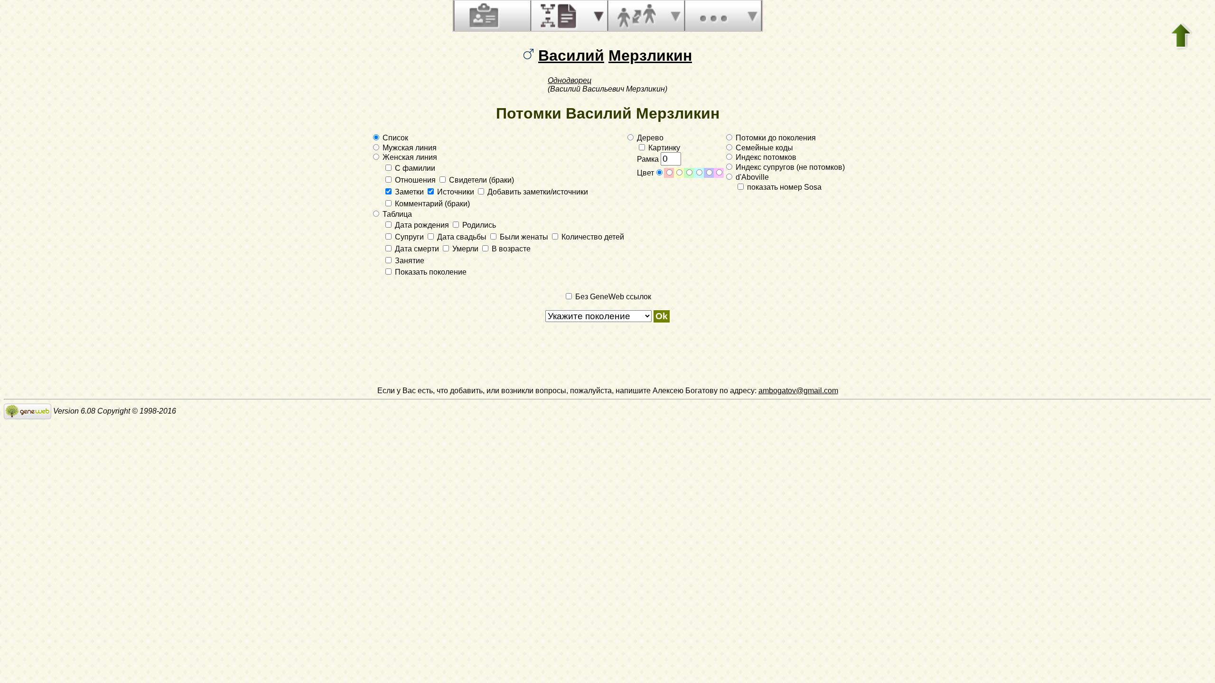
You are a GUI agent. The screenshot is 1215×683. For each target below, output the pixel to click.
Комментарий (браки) (431, 204)
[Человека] (482, 15)
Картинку (663, 148)
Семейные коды (763, 148)
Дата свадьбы (461, 237)
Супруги (409, 237)
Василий (571, 55)
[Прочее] (713, 15)
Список (394, 138)
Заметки (409, 192)
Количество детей (592, 237)
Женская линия (409, 157)
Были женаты (524, 237)
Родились (478, 225)
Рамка (649, 159)
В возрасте (510, 249)
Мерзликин (650, 55)
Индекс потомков (765, 157)
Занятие (408, 261)
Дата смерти (417, 249)
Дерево (649, 138)
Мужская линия (409, 148)
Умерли (465, 249)
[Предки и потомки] (559, 15)
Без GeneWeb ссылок (612, 297)
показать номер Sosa (783, 187)
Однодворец (569, 80)
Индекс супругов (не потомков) (789, 167)
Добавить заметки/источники (537, 192)
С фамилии (414, 168)
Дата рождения (422, 225)
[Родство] (636, 15)
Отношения (415, 180)
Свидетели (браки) (480, 180)
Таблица (396, 214)
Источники (455, 192)
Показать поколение (430, 272)
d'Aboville (751, 177)
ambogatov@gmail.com (798, 391)
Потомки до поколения (775, 138)
